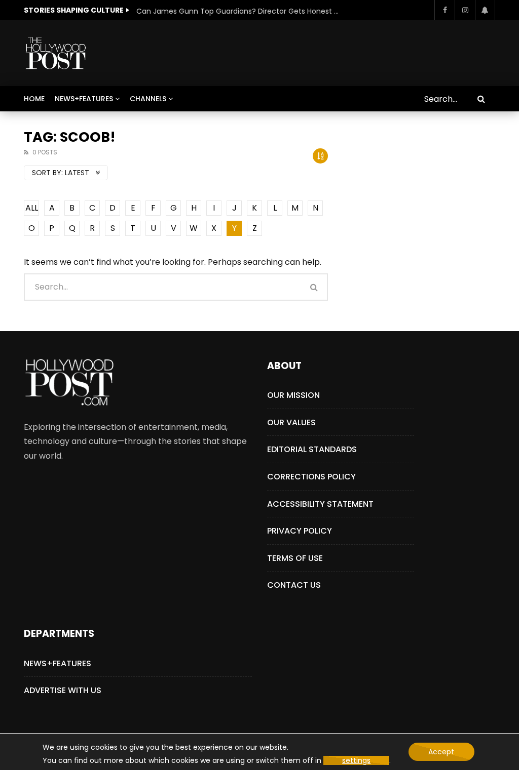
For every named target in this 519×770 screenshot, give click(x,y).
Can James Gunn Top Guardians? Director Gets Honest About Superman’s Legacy (237, 11)
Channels (148, 99)
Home (34, 99)
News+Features (84, 99)
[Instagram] (465, 10)
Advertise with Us (62, 690)
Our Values (291, 422)
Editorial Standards (312, 449)
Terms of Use (295, 558)
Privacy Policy (299, 531)
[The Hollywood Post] (55, 53)
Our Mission (293, 395)
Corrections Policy (311, 476)
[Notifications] (485, 10)
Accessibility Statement (320, 504)
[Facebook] (444, 10)
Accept (441, 752)
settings (356, 760)
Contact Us (294, 585)
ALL (31, 208)
